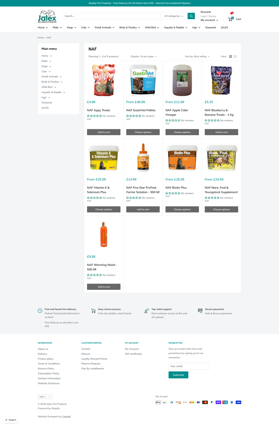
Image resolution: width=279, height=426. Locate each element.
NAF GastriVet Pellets (140, 110)
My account (208, 20)
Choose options (143, 132)
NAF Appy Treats (98, 110)
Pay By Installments (92, 368)
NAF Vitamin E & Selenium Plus (98, 190)
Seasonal (210, 27)
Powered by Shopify (49, 408)
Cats (83, 27)
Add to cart (104, 132)
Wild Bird (150, 27)
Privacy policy (45, 358)
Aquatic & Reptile (174, 27)
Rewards (206, 11)
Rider (56, 27)
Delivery (42, 353)
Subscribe (178, 374)
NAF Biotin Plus (176, 187)
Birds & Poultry (128, 27)
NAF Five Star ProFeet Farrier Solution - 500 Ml (142, 190)
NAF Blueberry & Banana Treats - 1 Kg (219, 112)
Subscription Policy (48, 373)
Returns (85, 353)
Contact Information (49, 378)
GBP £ (42, 396)
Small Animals (103, 27)
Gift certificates (133, 353)
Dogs (70, 27)
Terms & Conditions (49, 363)
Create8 (66, 416)
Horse (41, 27)
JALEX (224, 27)
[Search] (191, 16)
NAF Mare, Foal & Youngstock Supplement (221, 190)
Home (41, 37)
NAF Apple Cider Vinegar (177, 112)
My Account (132, 348)
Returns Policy (46, 368)
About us (43, 348)
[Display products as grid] (230, 56)
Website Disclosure (48, 383)
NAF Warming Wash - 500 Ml (102, 267)
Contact (85, 348)
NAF (89, 119)
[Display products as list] (235, 56)
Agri (194, 27)
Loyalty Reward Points (94, 358)
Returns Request (90, 363)
